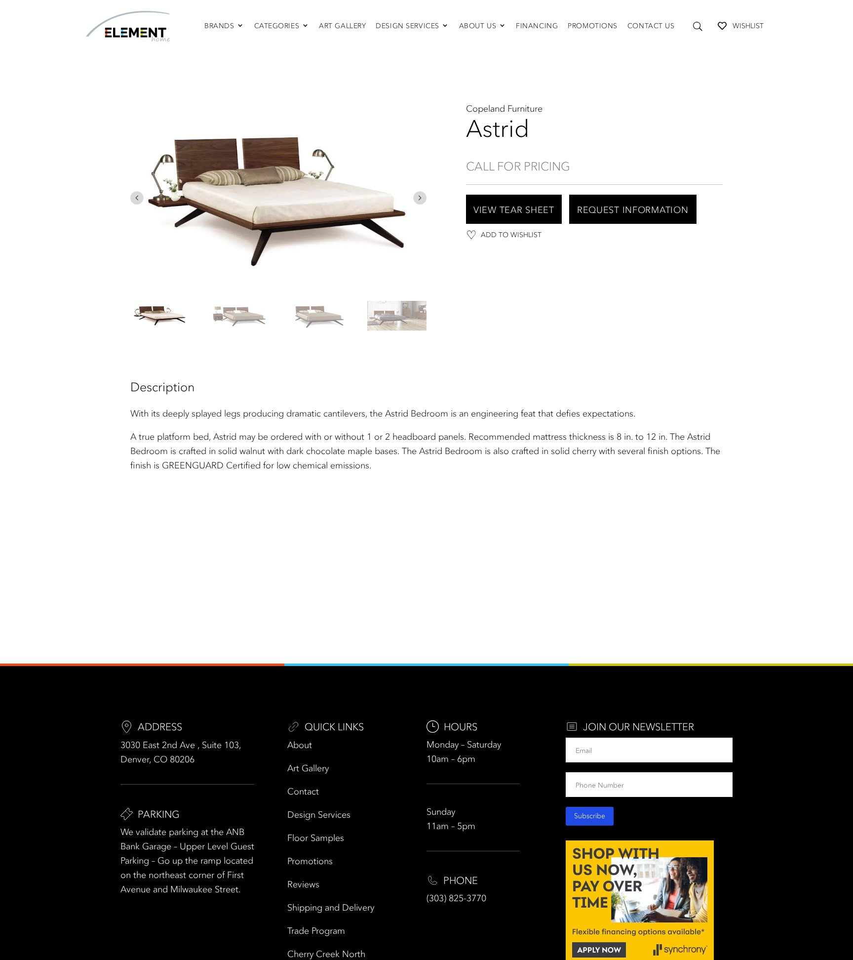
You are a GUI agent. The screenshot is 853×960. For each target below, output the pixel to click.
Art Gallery (342, 26)
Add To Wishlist (511, 235)
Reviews (303, 884)
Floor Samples (315, 838)
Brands (219, 26)
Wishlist (748, 26)
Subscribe (589, 816)
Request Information (633, 210)
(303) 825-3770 (456, 898)
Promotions (593, 26)
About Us (477, 26)
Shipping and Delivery (330, 907)
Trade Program (316, 930)
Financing (537, 26)
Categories (277, 26)
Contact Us (651, 26)
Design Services (407, 26)
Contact (303, 791)
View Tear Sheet (513, 210)
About (299, 745)
